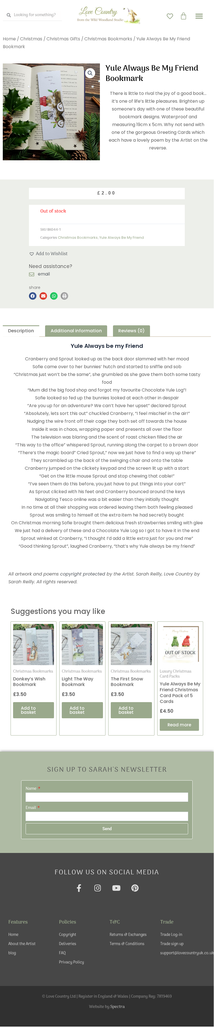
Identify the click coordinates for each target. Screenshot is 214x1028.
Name (31, 788)
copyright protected (82, 574)
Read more (179, 725)
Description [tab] (21, 331)
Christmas (31, 39)
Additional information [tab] (76, 331)
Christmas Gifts (63, 39)
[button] (199, 16)
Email (31, 808)
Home (9, 39)
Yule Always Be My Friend (121, 237)
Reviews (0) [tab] (131, 331)
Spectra (117, 1007)
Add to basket (28, 710)
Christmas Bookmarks (108, 39)
